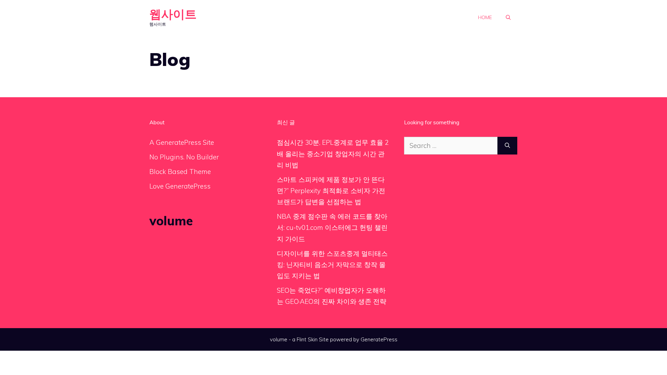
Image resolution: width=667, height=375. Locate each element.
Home (485, 17)
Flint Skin (307, 339)
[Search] (507, 146)
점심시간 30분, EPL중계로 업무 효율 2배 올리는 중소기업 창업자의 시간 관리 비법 (333, 153)
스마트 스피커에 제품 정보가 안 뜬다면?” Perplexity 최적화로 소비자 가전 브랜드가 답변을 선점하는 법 (331, 190)
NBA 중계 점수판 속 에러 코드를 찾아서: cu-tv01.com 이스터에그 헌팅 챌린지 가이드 (332, 227)
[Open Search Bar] (508, 17)
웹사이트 (173, 14)
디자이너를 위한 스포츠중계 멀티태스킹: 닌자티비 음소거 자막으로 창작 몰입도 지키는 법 (332, 264)
